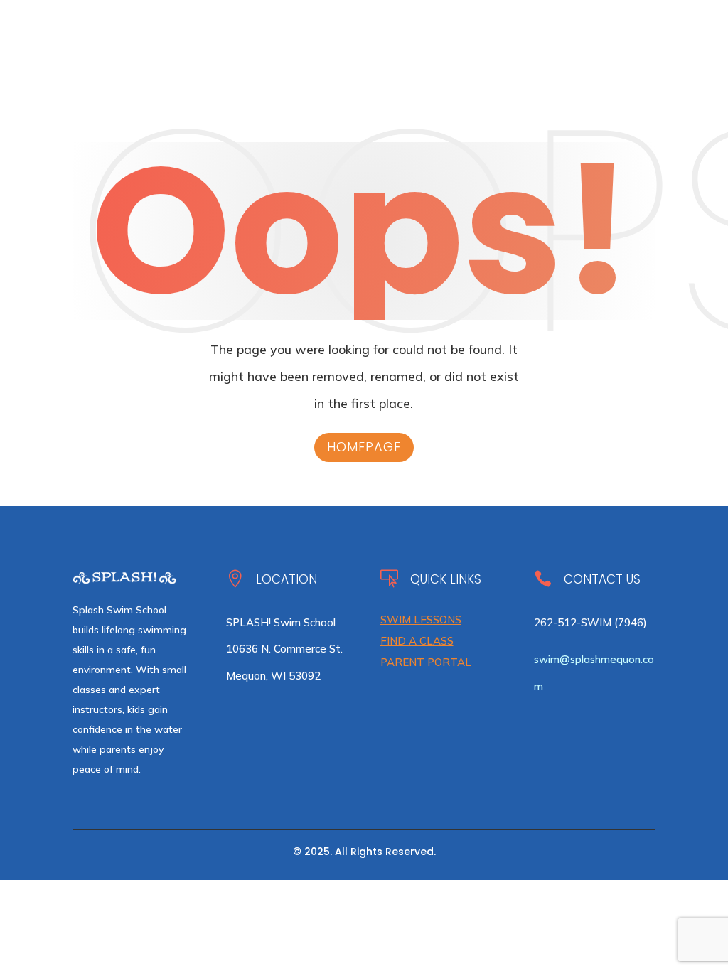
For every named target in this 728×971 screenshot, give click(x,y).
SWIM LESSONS (420, 619)
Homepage (364, 447)
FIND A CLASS (417, 641)
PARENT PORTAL (425, 662)
